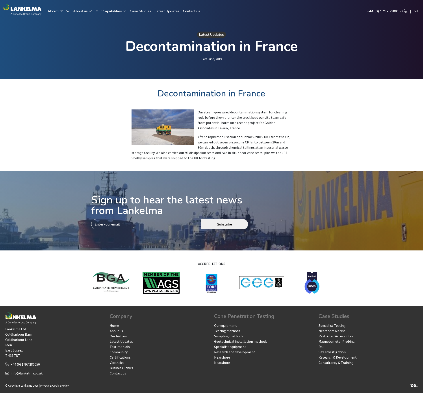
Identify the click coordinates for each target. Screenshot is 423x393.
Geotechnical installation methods (240, 341)
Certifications (120, 357)
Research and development (234, 352)
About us (81, 11)
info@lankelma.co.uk (27, 373)
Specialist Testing (332, 325)
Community (119, 352)
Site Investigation (332, 352)
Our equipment (225, 325)
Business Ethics (121, 368)
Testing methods (227, 331)
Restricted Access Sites (336, 336)
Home (114, 325)
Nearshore (222, 357)
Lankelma (26, 385)
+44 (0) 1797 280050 (385, 11)
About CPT (57, 11)
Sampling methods (228, 336)
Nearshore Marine (332, 331)
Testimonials (120, 346)
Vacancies (117, 362)
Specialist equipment (230, 346)
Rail (322, 346)
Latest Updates (167, 11)
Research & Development (338, 357)
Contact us (191, 11)
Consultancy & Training (336, 362)
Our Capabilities (109, 11)
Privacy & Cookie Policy (54, 385)
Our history (118, 336)
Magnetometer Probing (337, 341)
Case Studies (140, 11)
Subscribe (224, 224)
